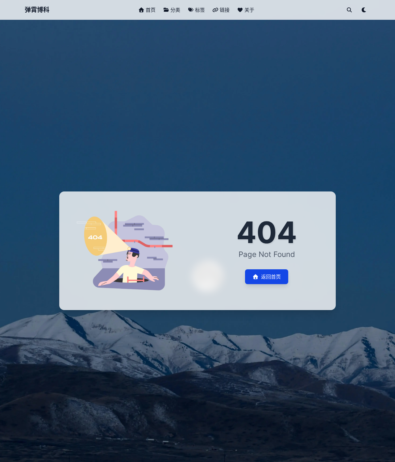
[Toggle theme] (364, 10)
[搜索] (349, 10)
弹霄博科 (37, 10)
